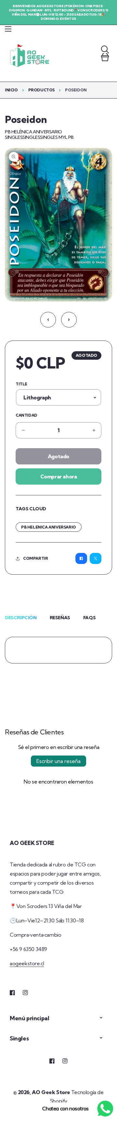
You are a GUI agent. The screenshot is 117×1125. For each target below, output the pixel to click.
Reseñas (60, 618)
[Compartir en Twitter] (95, 558)
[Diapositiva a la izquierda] (48, 320)
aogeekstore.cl (27, 963)
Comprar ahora (58, 476)
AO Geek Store (51, 1092)
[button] (8, 29)
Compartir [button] (35, 558)
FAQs (89, 618)
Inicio (11, 89)
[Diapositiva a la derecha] (69, 320)
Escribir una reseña (58, 761)
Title (21, 384)
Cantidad (26, 415)
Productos (41, 89)
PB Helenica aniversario (48, 527)
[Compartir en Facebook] (81, 558)
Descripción (21, 618)
